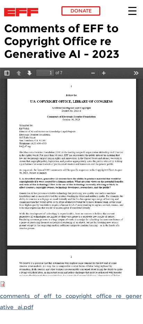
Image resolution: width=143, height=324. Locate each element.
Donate (81, 11)
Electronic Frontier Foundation (23, 12)
